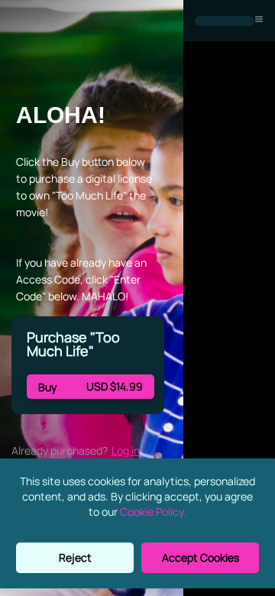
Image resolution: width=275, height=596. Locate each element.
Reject (75, 557)
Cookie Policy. (153, 511)
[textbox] (85, 115)
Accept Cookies (200, 557)
